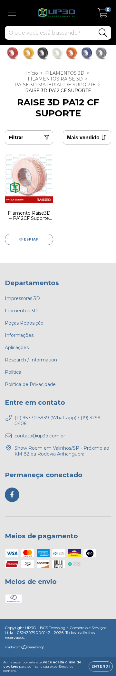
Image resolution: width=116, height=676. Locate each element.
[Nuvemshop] (25, 648)
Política (13, 372)
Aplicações (17, 347)
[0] (102, 14)
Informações (19, 335)
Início (32, 73)
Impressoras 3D (22, 298)
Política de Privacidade (30, 384)
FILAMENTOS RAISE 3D (55, 79)
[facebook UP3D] (12, 495)
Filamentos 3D (21, 311)
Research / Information (31, 360)
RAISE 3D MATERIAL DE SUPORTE (55, 85)
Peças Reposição (24, 323)
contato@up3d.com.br (40, 436)
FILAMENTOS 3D (64, 73)
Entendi (101, 666)
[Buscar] (103, 32)
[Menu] (12, 13)
